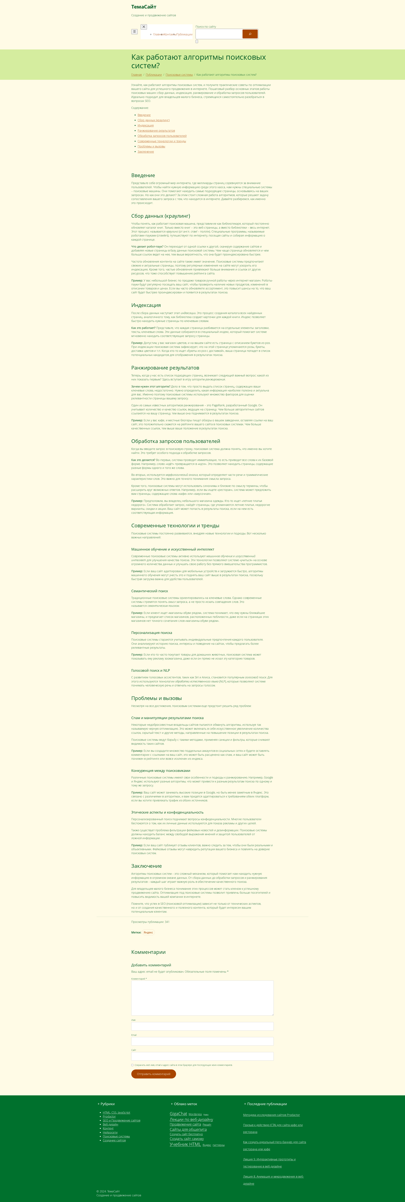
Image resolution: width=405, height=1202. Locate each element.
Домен (206, 1114)
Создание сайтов (114, 1140)
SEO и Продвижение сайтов (121, 1120)
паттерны (218, 1145)
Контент (108, 1128)
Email (134, 1034)
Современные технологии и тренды (162, 141)
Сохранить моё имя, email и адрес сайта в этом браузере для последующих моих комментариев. (184, 1064)
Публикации (184, 34)
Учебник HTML (185, 1144)
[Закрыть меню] (144, 27)
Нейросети (110, 1132)
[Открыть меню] (134, 31)
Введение (144, 115)
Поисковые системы (179, 74)
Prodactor (109, 1116)
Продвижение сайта (185, 1124)
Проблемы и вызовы (151, 146)
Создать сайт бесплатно (186, 1134)
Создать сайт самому (187, 1138)
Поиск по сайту (206, 26)
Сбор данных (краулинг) (154, 120)
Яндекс (148, 932)
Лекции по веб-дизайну (191, 1119)
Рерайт (207, 1124)
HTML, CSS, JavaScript (116, 1112)
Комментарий (139, 978)
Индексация (146, 125)
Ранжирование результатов (156, 130)
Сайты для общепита (188, 1129)
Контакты (170, 34)
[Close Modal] (197, 41)
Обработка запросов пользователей (162, 136)
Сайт (133, 1049)
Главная (158, 34)
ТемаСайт (143, 6)
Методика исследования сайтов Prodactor (271, 1115)
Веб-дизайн (110, 1124)
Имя (133, 1019)
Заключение (146, 151)
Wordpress (195, 1114)
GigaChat (178, 1113)
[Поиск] (250, 34)
